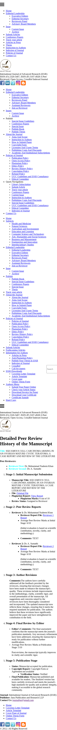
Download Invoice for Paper (25, 392)
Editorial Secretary (20, 18)
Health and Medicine (21, 223)
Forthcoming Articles (15, 350)
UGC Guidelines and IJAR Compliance (30, 176)
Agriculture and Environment (25, 229)
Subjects (10, 221)
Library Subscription (21, 184)
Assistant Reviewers (21, 105)
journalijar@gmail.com (23, 700)
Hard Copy (11, 400)
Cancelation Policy (20, 171)
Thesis (9, 45)
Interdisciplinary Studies (23, 244)
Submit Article (18, 187)
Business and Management (24, 239)
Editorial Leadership (15, 13)
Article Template (19, 376)
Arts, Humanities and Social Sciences (29, 237)
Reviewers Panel (19, 21)
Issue (8, 26)
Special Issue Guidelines (23, 121)
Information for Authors (17, 352)
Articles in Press (13, 42)
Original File (22, 493)
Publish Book (18, 129)
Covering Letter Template (23, 374)
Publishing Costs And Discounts (27, 150)
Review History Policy (22, 168)
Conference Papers (14, 37)
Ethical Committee (20, 179)
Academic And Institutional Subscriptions (31, 153)
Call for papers (18, 368)
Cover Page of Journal (16, 713)
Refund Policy (18, 174)
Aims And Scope (19, 137)
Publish (9, 276)
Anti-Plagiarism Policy (22, 358)
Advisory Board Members (24, 24)
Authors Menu (12, 384)
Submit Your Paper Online (24, 387)
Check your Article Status (23, 389)
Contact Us (11, 55)
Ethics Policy (18, 166)
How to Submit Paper (22, 142)
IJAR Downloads (14, 371)
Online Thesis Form (21, 381)
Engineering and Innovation (24, 242)
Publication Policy (20, 158)
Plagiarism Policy (20, 163)
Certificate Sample (20, 397)
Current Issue (18, 29)
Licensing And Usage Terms (25, 147)
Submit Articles (13, 34)
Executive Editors (20, 16)
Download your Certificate (24, 395)
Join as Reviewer (19, 108)
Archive (15, 32)
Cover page (17, 379)
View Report (37, 496)
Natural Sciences (19, 226)
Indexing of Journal (15, 50)
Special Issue (18, 126)
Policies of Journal (14, 53)
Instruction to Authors (16, 47)
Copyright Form (19, 145)
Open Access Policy (21, 160)
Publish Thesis (18, 131)
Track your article (14, 39)
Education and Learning (23, 231)
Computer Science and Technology (28, 234)
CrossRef (16, 366)
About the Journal (14, 134)
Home (9, 11)
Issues (8, 110)
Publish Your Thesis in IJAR (25, 360)
